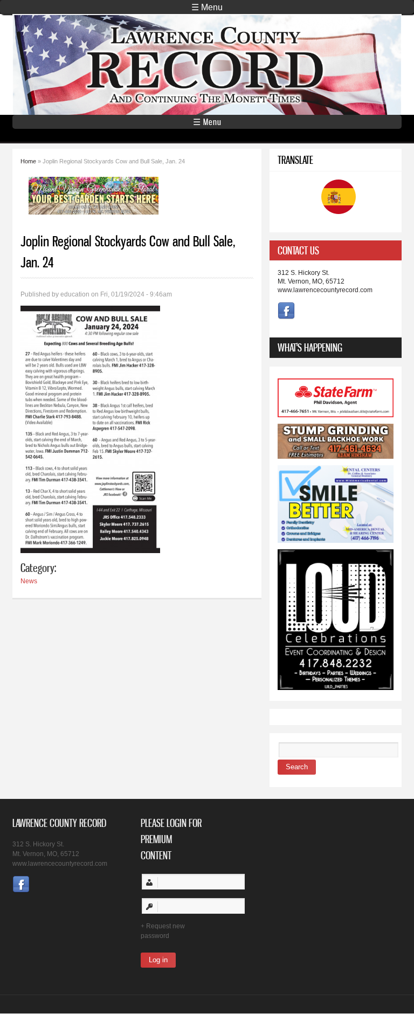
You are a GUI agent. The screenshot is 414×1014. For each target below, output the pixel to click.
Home (28, 161)
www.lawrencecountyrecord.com (325, 290)
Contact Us (298, 250)
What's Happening (310, 347)
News (28, 581)
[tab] (336, 250)
